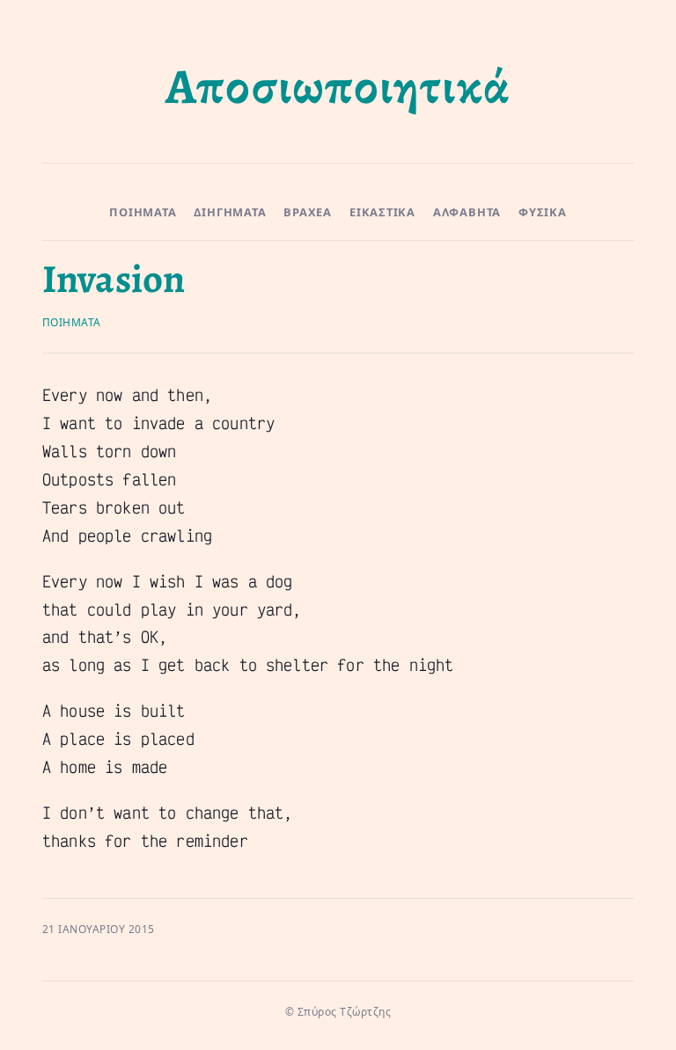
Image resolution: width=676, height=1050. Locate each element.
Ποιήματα (142, 212)
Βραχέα (307, 212)
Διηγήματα (230, 212)
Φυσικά (542, 212)
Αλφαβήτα (467, 212)
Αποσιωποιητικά (338, 86)
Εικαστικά (382, 212)
